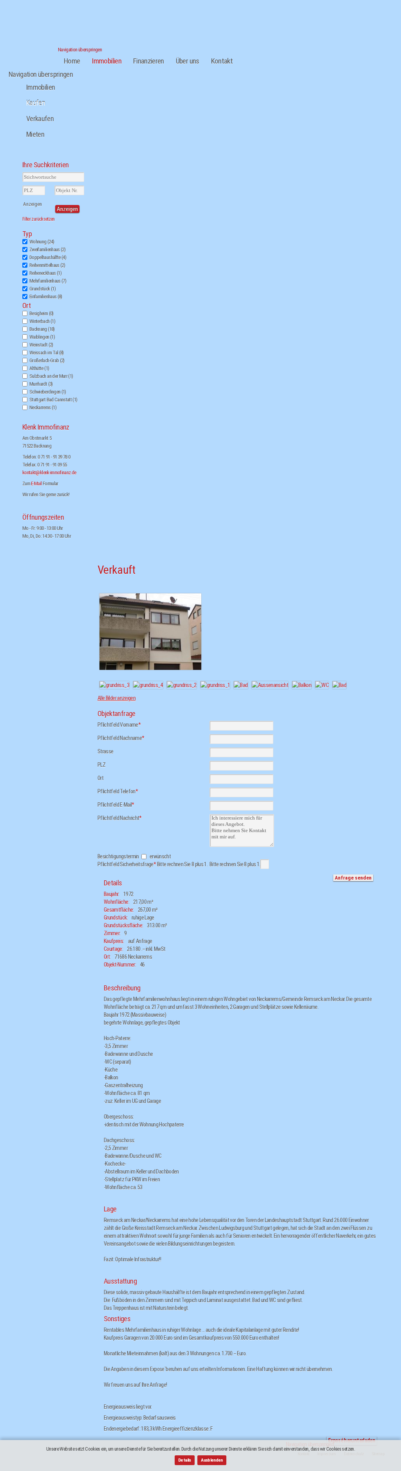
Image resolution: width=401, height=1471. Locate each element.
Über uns (187, 60)
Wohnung (41, 242)
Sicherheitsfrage (153, 864)
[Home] (33, 46)
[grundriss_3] (114, 685)
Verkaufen (40, 118)
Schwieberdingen (47, 392)
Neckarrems (42, 407)
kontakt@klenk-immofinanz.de (49, 472)
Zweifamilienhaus (47, 249)
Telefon (118, 791)
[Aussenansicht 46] (150, 670)
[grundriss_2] (182, 685)
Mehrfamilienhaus (47, 281)
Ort (26, 306)
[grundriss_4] (148, 685)
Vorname (119, 725)
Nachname (121, 738)
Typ (27, 234)
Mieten (35, 134)
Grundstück (42, 289)
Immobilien (106, 60)
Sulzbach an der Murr (51, 376)
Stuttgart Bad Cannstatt (53, 400)
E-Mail (36, 483)
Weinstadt (41, 345)
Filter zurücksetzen (38, 219)
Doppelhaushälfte (47, 257)
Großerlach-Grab (47, 360)
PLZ (101, 765)
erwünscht (160, 856)
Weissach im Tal (46, 353)
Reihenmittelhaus (47, 265)
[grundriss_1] (215, 685)
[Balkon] (301, 685)
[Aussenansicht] (270, 685)
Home (72, 60)
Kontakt (222, 60)
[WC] (322, 685)
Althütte (39, 368)
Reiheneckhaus (45, 273)
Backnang (42, 329)
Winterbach (42, 321)
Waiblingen (42, 337)
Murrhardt (41, 384)
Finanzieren (148, 60)
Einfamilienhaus (45, 296)
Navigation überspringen (80, 50)
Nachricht (120, 818)
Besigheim (41, 313)
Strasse (105, 751)
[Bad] (240, 685)
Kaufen (35, 103)
